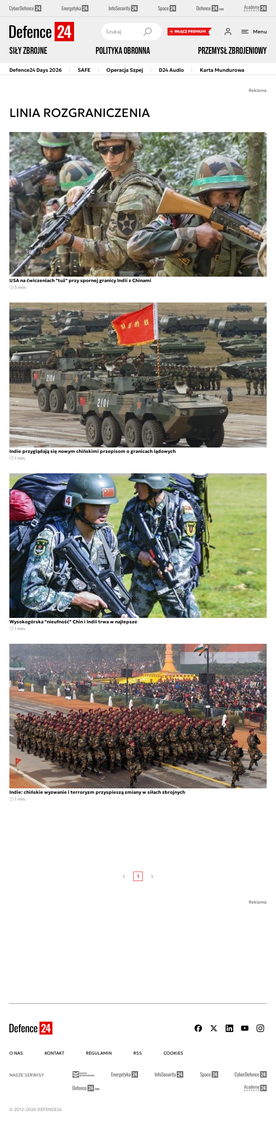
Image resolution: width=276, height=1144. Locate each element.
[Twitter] (213, 1028)
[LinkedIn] (229, 1028)
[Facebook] (198, 1028)
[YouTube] (244, 1028)
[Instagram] (260, 1028)
